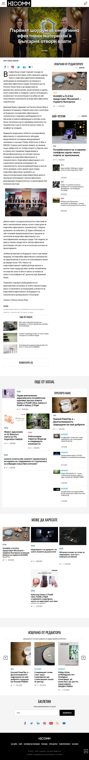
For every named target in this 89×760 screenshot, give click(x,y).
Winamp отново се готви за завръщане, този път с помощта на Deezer (71, 554)
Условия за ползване (32, 744)
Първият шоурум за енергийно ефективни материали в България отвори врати (44, 35)
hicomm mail (64, 723)
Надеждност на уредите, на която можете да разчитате (44, 550)
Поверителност (64, 744)
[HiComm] (19, 3)
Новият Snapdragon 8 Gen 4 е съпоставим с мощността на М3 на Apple (33, 334)
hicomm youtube (51, 723)
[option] (69, 171)
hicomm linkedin (38, 723)
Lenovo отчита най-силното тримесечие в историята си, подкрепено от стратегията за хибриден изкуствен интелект (25, 461)
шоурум (30, 312)
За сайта (14, 744)
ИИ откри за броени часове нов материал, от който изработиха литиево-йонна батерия (33, 324)
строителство (14, 312)
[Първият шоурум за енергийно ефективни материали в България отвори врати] (13, 67)
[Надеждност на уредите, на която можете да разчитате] (44, 535)
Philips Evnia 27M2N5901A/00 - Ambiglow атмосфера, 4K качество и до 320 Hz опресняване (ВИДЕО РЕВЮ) (68, 679)
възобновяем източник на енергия (32, 309)
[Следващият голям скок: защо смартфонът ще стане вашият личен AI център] (56, 436)
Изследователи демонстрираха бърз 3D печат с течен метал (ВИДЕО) (33, 346)
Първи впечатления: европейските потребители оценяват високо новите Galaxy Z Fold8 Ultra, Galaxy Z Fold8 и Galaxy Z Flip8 (32, 400)
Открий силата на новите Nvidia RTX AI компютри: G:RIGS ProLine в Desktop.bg (73, 493)
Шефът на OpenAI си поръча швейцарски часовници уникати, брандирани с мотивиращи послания (72, 187)
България (23, 312)
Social (44, 21)
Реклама (44, 744)
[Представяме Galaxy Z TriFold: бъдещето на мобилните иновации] (56, 454)
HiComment (64, 434)
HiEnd (62, 198)
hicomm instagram (44, 723)
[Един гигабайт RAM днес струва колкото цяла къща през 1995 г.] (56, 169)
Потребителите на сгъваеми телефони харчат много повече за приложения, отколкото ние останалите (69, 153)
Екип (20, 744)
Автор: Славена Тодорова (10, 61)
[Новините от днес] (85, 3)
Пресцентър (53, 744)
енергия (6, 312)
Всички (81, 68)
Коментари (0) (26, 362)
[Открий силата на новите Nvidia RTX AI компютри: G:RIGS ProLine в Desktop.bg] (56, 489)
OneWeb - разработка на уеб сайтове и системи (44, 754)
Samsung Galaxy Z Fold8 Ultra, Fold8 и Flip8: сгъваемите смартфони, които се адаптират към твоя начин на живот (44, 599)
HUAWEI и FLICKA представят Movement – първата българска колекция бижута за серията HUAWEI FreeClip (67, 102)
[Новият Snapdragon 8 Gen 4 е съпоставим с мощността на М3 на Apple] (10, 338)
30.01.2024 (44, 51)
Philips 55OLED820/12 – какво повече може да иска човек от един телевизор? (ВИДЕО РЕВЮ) (72, 475)
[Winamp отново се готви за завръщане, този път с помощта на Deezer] (72, 536)
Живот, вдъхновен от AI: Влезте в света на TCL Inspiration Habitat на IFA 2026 (13, 437)
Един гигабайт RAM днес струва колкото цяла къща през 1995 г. (72, 169)
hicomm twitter (31, 723)
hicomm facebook (25, 723)
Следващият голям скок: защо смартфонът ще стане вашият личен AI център (72, 439)
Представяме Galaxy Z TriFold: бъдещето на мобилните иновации (73, 456)
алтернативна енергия (11, 309)
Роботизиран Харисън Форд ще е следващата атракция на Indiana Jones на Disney (37, 442)
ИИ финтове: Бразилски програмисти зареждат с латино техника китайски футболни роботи (73, 203)
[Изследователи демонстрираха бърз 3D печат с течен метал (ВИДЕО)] (10, 349)
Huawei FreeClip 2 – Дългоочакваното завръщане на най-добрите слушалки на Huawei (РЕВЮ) (69, 423)
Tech (54, 146)
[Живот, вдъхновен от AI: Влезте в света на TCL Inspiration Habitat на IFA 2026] (13, 419)
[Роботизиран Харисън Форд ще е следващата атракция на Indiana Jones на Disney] (37, 421)
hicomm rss (57, 723)
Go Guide (75, 744)
